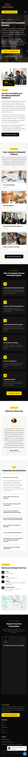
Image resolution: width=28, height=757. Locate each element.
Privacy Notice (5, 753)
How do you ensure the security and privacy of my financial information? (13, 518)
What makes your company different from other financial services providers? (13, 540)
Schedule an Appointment (9, 12)
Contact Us (4, 732)
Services (3, 725)
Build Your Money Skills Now (14, 256)
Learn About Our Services (10, 134)
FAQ (2, 729)
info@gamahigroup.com (7, 742)
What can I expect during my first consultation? (12, 504)
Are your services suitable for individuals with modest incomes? (12, 511)
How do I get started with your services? (11, 497)
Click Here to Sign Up (14, 393)
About (3, 722)
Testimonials (4, 727)
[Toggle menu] (25, 12)
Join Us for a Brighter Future (11, 51)
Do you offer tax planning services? (12, 532)
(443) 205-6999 (9, 573)
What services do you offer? (10, 477)
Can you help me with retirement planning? (12, 526)
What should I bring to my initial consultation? (11, 548)
